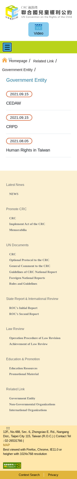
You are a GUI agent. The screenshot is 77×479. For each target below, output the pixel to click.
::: (8, 428)
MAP (6, 445)
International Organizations (28, 409)
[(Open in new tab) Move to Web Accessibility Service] (12, 464)
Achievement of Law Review (28, 343)
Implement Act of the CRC (27, 223)
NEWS (13, 193)
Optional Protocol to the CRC (29, 259)
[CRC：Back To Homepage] (38, 12)
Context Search (29, 475)
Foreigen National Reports (27, 277)
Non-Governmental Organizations (32, 404)
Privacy (53, 475)
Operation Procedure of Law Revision (34, 337)
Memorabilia (18, 229)
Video (38, 33)
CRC (12, 218)
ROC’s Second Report (24, 313)
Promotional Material (24, 373)
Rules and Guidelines (23, 283)
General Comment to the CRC (29, 265)
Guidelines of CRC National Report (33, 271)
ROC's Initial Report (23, 307)
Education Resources (23, 368)
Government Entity (22, 398)
